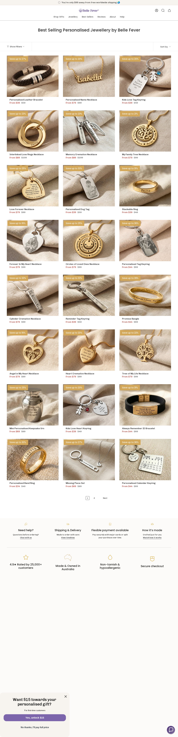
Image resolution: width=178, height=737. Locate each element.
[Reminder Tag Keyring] (89, 295)
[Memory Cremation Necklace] (89, 131)
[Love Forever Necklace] (33, 185)
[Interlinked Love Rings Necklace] (33, 131)
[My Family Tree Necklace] (145, 131)
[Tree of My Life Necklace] (145, 350)
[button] (58, 17)
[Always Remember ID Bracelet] (145, 405)
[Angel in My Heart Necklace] (33, 350)
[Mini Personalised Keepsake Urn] (33, 405)
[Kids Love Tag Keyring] (145, 76)
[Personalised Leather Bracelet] (33, 76)
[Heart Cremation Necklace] (89, 350)
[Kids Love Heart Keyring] (89, 405)
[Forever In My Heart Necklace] (33, 240)
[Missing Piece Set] (89, 459)
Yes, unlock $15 (34, 717)
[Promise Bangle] (145, 295)
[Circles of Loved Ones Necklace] (89, 240)
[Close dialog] (65, 696)
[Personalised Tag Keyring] (145, 240)
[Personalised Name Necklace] (89, 76)
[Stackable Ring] (145, 185)
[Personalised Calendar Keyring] (145, 459)
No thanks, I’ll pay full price (35, 727)
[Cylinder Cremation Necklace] (33, 295)
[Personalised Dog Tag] (89, 185)
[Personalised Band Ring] (33, 459)
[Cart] (169, 10)
